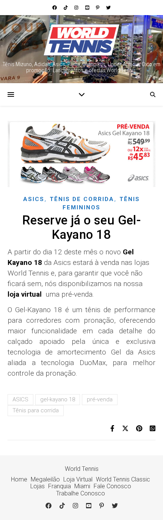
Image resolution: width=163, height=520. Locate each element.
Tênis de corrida (82, 199)
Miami (82, 486)
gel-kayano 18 (57, 399)
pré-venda (100, 399)
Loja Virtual (77, 479)
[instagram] (77, 7)
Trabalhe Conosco (80, 493)
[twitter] (108, 7)
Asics (33, 199)
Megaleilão (45, 479)
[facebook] (55, 7)
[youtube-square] (88, 7)
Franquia (59, 486)
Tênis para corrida (36, 410)
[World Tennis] (81, 40)
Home (19, 479)
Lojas (37, 486)
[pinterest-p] (98, 7)
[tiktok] (66, 7)
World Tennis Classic (123, 479)
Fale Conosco (112, 486)
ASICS (20, 399)
